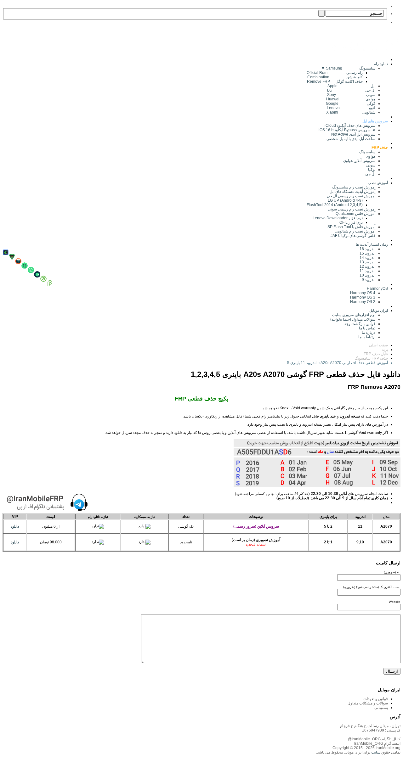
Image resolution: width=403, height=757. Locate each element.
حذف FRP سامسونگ (371, 358)
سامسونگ (367, 152)
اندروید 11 (366, 271)
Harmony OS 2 (362, 302)
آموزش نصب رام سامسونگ (353, 187)
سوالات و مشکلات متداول (368, 703)
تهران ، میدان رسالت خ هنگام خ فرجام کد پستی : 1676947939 (370, 728)
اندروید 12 (366, 266)
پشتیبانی (381, 707)
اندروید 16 (367, 249)
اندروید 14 (367, 257)
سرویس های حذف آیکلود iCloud (350, 125)
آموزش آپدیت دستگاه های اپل (352, 191)
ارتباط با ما (366, 337)
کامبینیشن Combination (335, 77)
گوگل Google (350, 103)
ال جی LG (351, 90)
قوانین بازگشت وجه (359, 324)
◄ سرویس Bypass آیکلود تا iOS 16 (347, 130)
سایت (375, 752)
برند (385, 349)
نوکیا (371, 169)
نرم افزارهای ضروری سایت (353, 315)
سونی (370, 165)
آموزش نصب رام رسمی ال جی (351, 196)
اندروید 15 (367, 253)
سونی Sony (351, 95)
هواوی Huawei (350, 99)
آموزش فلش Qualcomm (355, 213)
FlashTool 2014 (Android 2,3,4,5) (335, 205)
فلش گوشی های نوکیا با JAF (353, 235)
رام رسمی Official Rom (335, 72)
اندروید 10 (367, 275)
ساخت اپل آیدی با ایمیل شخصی (350, 139)
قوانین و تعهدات (375, 699)
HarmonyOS (377, 288)
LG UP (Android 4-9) (345, 200)
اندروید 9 (368, 280)
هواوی (370, 156)
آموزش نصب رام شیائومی (355, 231)
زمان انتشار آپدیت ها (372, 244)
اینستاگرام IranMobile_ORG (377, 743)
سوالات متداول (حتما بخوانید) (352, 319)
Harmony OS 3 (362, 297)
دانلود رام (381, 64)
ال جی (370, 174)
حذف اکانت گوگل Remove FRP (335, 81)
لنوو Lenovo (351, 108)
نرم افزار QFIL (351, 222)
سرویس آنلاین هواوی (359, 161)
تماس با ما (367, 328)
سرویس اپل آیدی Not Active (353, 134)
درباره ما (368, 332)
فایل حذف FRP (376, 354)
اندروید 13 (367, 262)
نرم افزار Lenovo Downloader (338, 218)
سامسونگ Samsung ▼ (348, 68)
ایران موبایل (378, 310)
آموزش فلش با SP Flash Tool (351, 227)
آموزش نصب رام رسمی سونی (351, 209)
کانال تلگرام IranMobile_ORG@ (374, 739)
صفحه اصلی (378, 345)
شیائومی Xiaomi (350, 112)
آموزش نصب (378, 183)
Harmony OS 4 (362, 293)
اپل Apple (351, 86)
